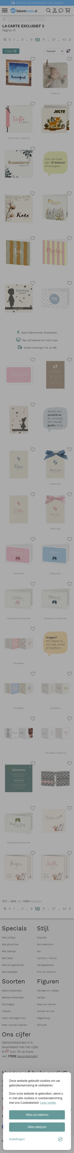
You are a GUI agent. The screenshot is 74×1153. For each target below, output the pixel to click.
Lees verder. (48, 1102)
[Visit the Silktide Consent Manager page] (60, 1139)
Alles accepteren (37, 1114)
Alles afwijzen (37, 1127)
